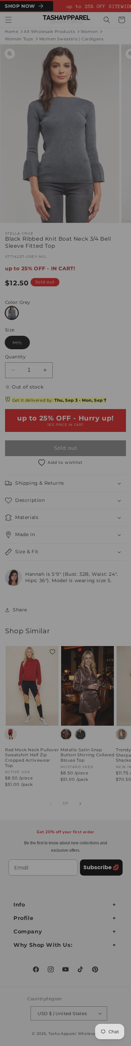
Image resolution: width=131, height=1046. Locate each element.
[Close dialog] (124, 492)
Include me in (97, 545)
